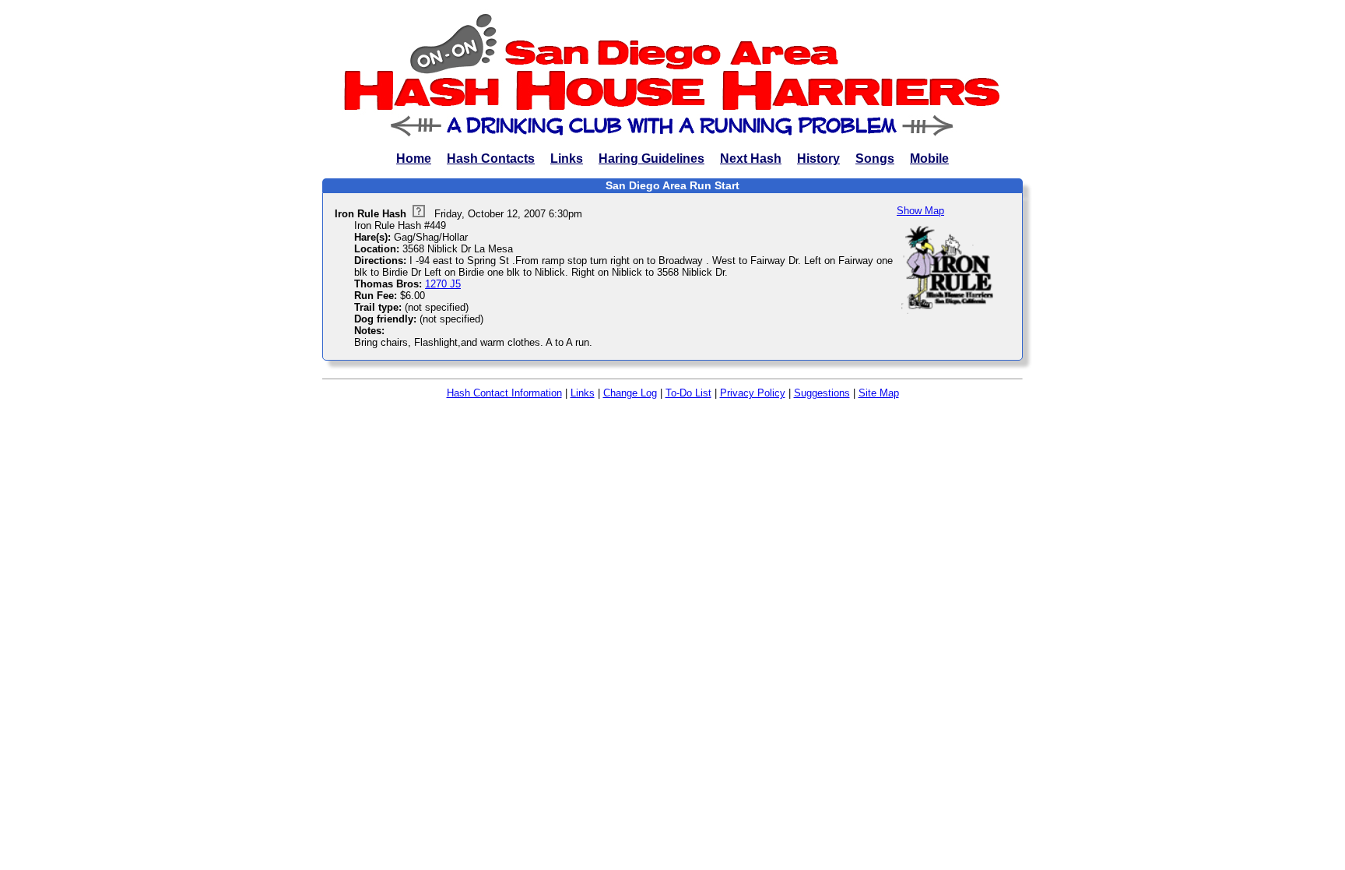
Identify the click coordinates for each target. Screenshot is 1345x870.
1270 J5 (443, 284)
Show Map (920, 211)
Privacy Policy (752, 393)
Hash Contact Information (504, 393)
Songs (874, 158)
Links (566, 158)
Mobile (929, 158)
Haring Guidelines (651, 158)
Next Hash (750, 158)
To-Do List (688, 393)
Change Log (630, 393)
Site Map (879, 393)
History (818, 158)
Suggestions (822, 393)
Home (413, 158)
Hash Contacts (491, 158)
